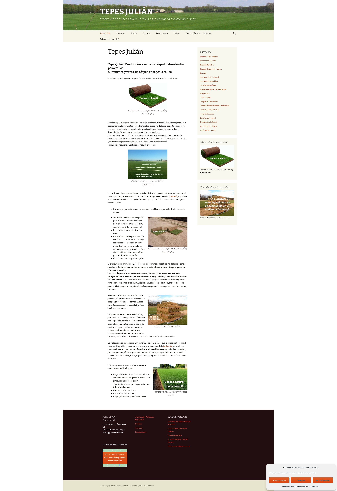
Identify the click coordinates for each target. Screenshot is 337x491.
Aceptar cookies (279, 480)
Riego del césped (207, 114)
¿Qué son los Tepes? (208, 130)
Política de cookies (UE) (109, 39)
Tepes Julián (105, 33)
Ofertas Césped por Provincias (198, 33)
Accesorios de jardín (208, 61)
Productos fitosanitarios (209, 110)
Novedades (120, 33)
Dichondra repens (175, 435)
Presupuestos (162, 33)
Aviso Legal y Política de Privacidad (307, 486)
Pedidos (177, 33)
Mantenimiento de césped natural (213, 89)
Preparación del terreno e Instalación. (215, 105)
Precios (134, 33)
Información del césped (209, 77)
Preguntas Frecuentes (209, 101)
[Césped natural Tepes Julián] (217, 203)
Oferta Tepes (205, 97)
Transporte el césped (208, 122)
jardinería (173, 196)
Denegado (301, 480)
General (203, 73)
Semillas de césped (208, 118)
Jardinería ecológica (208, 85)
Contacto (146, 33)
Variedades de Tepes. (208, 126)
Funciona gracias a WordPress (142, 485)
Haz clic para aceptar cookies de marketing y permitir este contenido (115, 457)
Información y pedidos (209, 81)
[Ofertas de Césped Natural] (217, 156)
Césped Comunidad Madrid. (211, 69)
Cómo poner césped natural (179, 446)
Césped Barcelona (207, 65)
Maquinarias (204, 93)
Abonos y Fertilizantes (209, 56)
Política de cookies (288, 486)
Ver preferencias (323, 480)
